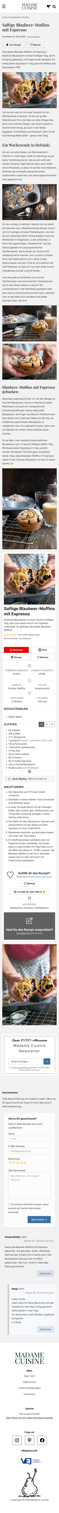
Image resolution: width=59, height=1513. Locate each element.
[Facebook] (42, 1440)
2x (47, 724)
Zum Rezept (15, 45)
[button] (5, 635)
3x (52, 724)
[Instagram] (16, 1440)
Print (44, 649)
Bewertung (14, 1158)
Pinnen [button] (18, 657)
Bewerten (17, 649)
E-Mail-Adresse (16, 1146)
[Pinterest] (29, 1440)
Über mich (29, 1376)
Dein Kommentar (17, 1170)
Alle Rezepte (15, 17)
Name (11, 1133)
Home (4, 17)
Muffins (25, 17)
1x (41, 724)
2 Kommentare (33, 37)
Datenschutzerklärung (21, 1067)
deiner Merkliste (43, 876)
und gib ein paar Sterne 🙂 (31, 891)
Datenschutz (29, 1382)
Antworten (45, 1273)
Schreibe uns (23, 933)
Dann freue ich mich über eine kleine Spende (29, 1417)
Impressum (29, 1394)
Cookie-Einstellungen (29, 1387)
